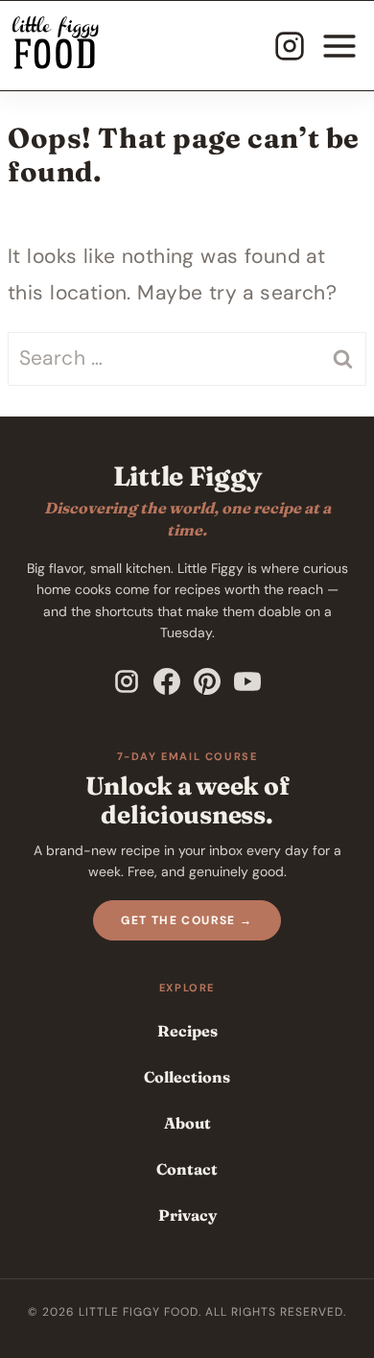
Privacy (187, 1215)
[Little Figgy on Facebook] (167, 681)
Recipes (187, 1030)
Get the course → (186, 920)
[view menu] (339, 46)
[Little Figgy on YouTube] (247, 681)
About (187, 1122)
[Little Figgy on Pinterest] (207, 681)
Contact (187, 1169)
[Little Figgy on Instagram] (126, 681)
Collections (187, 1076)
